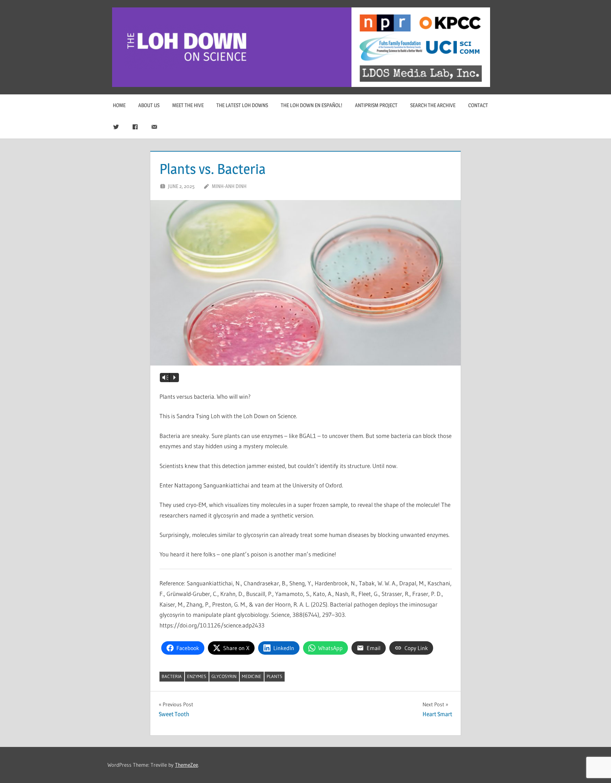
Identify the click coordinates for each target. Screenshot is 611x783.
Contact (478, 105)
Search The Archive (432, 105)
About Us (148, 105)
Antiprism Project (376, 105)
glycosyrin (224, 676)
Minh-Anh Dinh (229, 186)
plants (274, 676)
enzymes (196, 676)
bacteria (172, 676)
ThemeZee (186, 764)
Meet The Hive (188, 105)
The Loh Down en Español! (311, 105)
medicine (251, 676)
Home (119, 105)
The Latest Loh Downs (242, 105)
